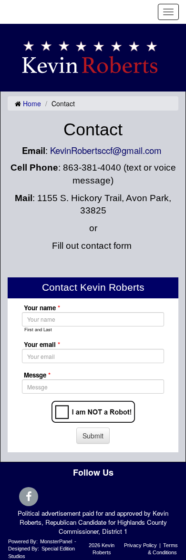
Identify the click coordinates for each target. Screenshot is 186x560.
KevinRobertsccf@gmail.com (106, 150)
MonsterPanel (56, 541)
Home (32, 103)
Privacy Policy (140, 545)
